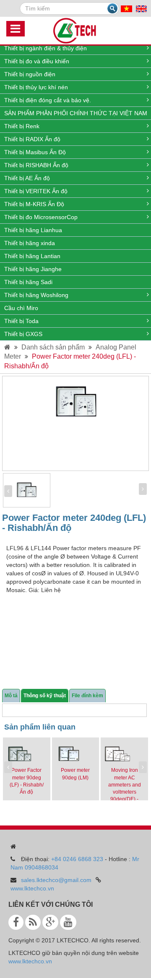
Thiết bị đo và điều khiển (36, 61)
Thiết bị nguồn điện (29, 74)
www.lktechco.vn (32, 888)
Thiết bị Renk (21, 126)
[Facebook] (15, 922)
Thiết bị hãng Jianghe (33, 269)
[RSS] (33, 922)
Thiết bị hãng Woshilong (36, 295)
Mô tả (11, 696)
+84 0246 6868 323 (77, 859)
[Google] (50, 922)
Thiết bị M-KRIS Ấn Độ (34, 204)
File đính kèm (87, 696)
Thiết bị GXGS (23, 334)
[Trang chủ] (7, 347)
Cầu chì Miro (21, 308)
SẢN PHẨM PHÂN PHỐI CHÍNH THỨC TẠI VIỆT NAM (75, 113)
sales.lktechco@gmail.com (56, 880)
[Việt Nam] (126, 8)
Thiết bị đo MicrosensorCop (41, 217)
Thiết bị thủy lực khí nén (36, 87)
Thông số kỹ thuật (44, 696)
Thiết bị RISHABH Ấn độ (36, 165)
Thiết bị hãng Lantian (32, 256)
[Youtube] (68, 922)
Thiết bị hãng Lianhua (33, 230)
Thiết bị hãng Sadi (28, 282)
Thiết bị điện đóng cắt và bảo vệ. (47, 100)
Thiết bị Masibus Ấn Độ (35, 152)
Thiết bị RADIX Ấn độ (32, 139)
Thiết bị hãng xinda (29, 243)
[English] (141, 8)
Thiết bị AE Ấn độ (27, 178)
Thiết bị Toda (21, 321)
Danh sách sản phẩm (53, 347)
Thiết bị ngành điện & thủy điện (45, 48)
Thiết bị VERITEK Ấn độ (36, 191)
